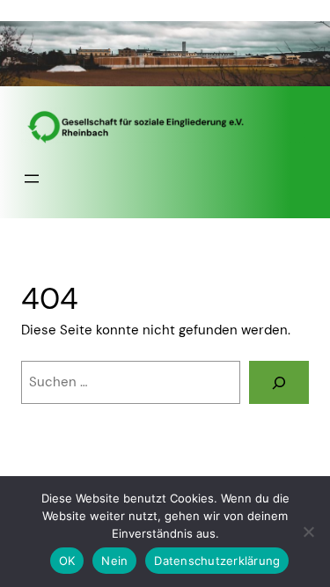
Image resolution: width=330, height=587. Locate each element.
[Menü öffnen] (31, 178)
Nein (114, 561)
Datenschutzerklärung (217, 561)
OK (67, 561)
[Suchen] (279, 382)
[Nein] (308, 531)
